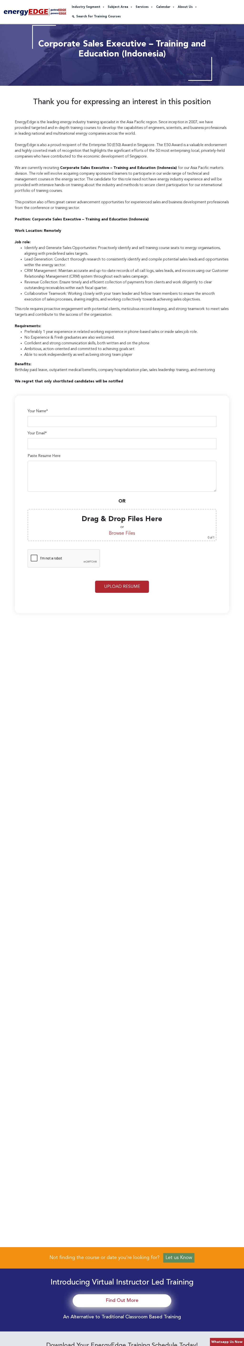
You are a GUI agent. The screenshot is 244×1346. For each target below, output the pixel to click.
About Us (185, 7)
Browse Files (122, 533)
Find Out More (122, 1300)
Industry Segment (86, 7)
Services (142, 7)
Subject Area (118, 7)
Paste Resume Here (44, 456)
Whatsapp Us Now (227, 1342)
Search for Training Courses (98, 16)
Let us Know (179, 1257)
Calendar (163, 7)
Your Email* (37, 433)
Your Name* (38, 411)
